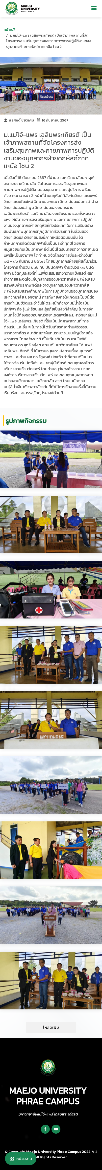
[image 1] (51, 525)
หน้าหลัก (10, 29)
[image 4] (51, 720)
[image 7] (51, 915)
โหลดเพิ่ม (51, 1027)
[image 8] (51, 980)
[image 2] (51, 589)
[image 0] (51, 459)
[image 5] (51, 785)
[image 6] (51, 850)
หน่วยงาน (24, 1159)
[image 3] (51, 655)
